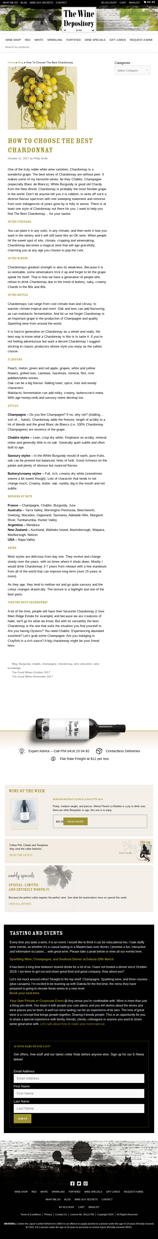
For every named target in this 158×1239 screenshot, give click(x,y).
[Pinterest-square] (85, 1183)
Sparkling (54, 39)
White (38, 39)
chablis (36, 663)
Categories (122, 63)
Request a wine (141, 39)
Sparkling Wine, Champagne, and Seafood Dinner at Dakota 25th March (62, 959)
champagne (49, 663)
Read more (75, 821)
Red (27, 39)
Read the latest (21, 855)
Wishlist (134, 2)
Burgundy (24, 663)
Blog (24, 2)
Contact (61, 2)
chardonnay (65, 663)
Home (11, 62)
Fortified (73, 39)
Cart (123, 2)
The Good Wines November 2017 (32, 676)
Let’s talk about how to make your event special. (72, 1024)
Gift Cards (117, 39)
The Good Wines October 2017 (31, 672)
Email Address (24, 1071)
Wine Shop (13, 39)
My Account (109, 2)
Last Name (21, 1101)
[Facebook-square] (72, 1183)
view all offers (20, 903)
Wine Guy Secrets (41, 2)
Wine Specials (95, 39)
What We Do (10, 2)
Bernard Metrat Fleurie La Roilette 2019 (78, 799)
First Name (22, 1086)
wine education (83, 663)
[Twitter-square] (79, 1183)
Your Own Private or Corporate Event (37, 1000)
